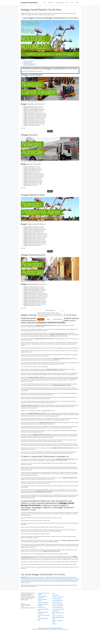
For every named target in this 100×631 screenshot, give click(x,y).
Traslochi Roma (51, 2)
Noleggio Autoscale (27, 62)
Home (45, 2)
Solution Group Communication (58, 629)
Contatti (71, 2)
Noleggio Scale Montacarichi (29, 65)
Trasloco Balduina (41, 607)
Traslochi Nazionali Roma (57, 607)
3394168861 (27, 605)
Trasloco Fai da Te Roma (57, 603)
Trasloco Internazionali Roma (38, 578)
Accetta (40, 319)
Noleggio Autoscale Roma (44, 579)
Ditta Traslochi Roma (56, 602)
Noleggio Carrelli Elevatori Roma (57, 579)
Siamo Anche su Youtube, (59, 581)
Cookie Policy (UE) (52, 628)
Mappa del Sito (59, 628)
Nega (48, 319)
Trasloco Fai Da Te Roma (63, 577)
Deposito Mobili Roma (25, 579)
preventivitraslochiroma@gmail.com (28, 607)
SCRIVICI (50, 131)
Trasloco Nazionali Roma (26, 578)
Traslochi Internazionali (60, 2)
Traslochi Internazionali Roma (58, 609)
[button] (62, 310)
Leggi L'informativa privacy (43, 628)
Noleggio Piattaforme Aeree (29, 63)
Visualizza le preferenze (57, 319)
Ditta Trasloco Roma (37, 581)
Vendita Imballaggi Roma (61, 578)
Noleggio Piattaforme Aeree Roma (71, 579)
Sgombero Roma (34, 579)
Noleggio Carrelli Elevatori (28, 61)
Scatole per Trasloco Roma (73, 578)
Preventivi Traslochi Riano (43, 602)
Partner (76, 2)
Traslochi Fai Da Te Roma (50, 578)
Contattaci (54, 623)
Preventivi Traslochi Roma (29, 2)
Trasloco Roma (30, 577)
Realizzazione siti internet (46, 629)
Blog (67, 2)
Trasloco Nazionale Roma (39, 577)
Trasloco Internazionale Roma (51, 577)
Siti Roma (66, 629)
